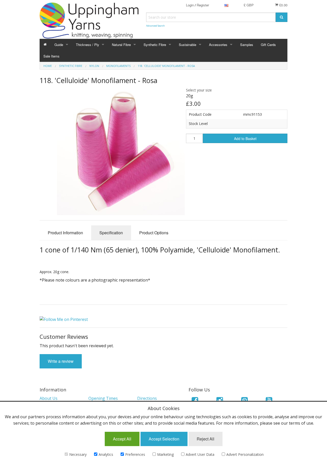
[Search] (281, 17)
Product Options (153, 233)
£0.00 (282, 5)
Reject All (205, 439)
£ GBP (249, 5)
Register (203, 5)
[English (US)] (226, 5)
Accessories (218, 44)
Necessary (78, 454)
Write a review (61, 361)
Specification (111, 233)
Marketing (165, 454)
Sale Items (51, 56)
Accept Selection (164, 439)
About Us (48, 398)
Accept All (122, 439)
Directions (147, 398)
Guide (58, 44)
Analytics (106, 454)
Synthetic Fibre (155, 44)
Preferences (135, 454)
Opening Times (103, 398)
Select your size (199, 90)
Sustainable (187, 44)
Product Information (65, 233)
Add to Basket (245, 138)
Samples (246, 44)
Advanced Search (155, 25)
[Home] (45, 44)
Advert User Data (200, 454)
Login (190, 5)
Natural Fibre (121, 44)
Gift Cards (268, 44)
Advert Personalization (245, 454)
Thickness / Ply (87, 44)
